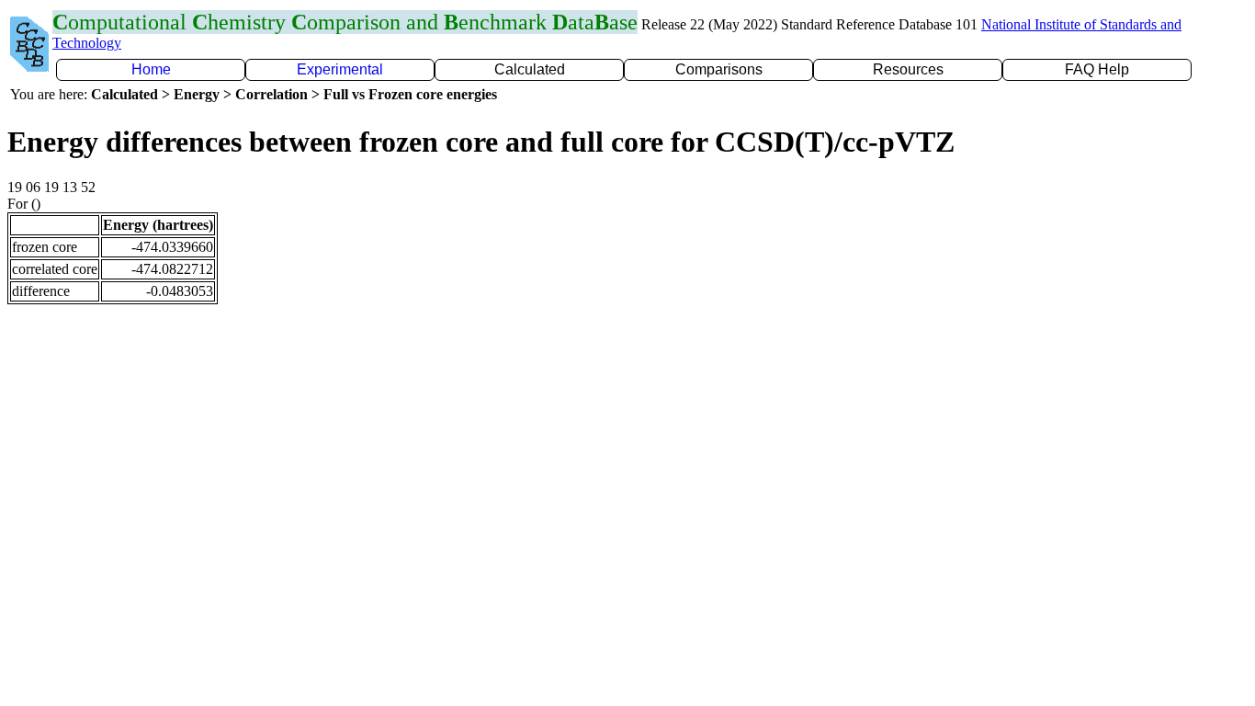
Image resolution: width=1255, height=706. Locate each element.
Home (151, 69)
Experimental (340, 69)
